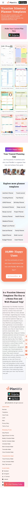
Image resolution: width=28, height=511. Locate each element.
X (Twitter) (7, 476)
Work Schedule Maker (7, 446)
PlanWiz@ (8, 403)
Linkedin (6, 479)
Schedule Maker (6, 444)
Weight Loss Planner (8, 226)
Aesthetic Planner (7, 193)
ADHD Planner (6, 202)
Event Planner (19, 240)
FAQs (3, 420)
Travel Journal (20, 193)
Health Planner (19, 216)
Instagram (6, 473)
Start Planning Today (15, 484)
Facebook (6, 471)
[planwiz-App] (12, 2)
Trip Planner (19, 198)
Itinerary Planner (7, 216)
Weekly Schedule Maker (8, 438)
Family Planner (19, 230)
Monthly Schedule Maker (8, 441)
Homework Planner (8, 207)
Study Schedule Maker (8, 461)
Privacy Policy (5, 423)
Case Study (5, 415)
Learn (3, 417)
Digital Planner (6, 235)
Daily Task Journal (6, 464)
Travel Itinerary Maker (7, 459)
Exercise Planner (7, 230)
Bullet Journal (18, 235)
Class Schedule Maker (8, 452)
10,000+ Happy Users (14, 149)
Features (4, 409)
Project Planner (18, 212)
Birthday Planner (19, 202)
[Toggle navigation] (3, 2)
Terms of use (5, 426)
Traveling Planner (7, 198)
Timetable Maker (6, 449)
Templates (5, 412)
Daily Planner (5, 432)
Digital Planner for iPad (8, 435)
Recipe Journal (6, 212)
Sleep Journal (21, 207)
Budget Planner (7, 240)
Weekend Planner (7, 221)
